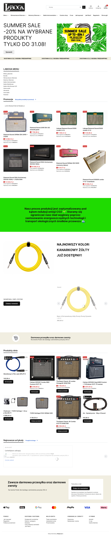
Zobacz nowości (12, 303)
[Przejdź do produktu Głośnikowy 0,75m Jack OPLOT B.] (15, 364)
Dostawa (27, 523)
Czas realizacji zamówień (32, 524)
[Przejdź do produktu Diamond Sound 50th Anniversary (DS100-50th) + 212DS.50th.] (15, 160)
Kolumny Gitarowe (8, 80)
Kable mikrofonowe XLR (10, 86)
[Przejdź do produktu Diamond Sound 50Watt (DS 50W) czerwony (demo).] (68, 153)
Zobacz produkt (62, 391)
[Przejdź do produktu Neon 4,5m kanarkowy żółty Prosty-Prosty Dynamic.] (78, 300)
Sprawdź (9, 52)
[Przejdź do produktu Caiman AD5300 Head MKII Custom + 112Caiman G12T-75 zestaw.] (95, 368)
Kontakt (91, 519)
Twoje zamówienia (51, 519)
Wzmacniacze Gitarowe (10, 78)
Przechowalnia (50, 523)
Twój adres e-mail (76, 484)
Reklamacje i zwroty (73, 521)
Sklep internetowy (55, 533)
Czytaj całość (9, 460)
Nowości (5, 94)
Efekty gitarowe (7, 73)
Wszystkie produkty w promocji (24, 99)
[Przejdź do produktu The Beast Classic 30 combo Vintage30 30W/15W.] (68, 368)
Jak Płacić (28, 526)
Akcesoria (6, 90)
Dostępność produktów (31, 519)
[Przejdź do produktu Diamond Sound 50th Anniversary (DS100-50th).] (42, 152)
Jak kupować (7, 519)
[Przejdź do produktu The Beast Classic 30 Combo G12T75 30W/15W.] (68, 407)
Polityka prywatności (9, 523)
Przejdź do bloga (31, 440)
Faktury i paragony (30, 521)
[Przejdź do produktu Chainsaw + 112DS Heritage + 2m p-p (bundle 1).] (15, 402)
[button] (83, 7)
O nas (90, 521)
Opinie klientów (93, 523)
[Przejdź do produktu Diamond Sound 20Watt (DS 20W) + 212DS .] (15, 121)
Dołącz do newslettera (80, 488)
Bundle (5, 76)
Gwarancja (71, 519)
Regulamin (6, 521)
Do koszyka (8, 381)
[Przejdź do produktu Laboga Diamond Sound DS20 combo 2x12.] (95, 118)
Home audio (6, 88)
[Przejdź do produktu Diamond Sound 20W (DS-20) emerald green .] (42, 118)
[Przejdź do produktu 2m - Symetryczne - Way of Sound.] (95, 403)
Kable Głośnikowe (8, 84)
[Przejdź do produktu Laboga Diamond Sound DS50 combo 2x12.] (68, 118)
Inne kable (6, 92)
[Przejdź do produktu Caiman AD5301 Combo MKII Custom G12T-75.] (42, 368)
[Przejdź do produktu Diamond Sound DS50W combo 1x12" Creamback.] (95, 161)
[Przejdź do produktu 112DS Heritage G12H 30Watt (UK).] (42, 403)
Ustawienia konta (51, 521)
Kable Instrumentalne (9, 82)
